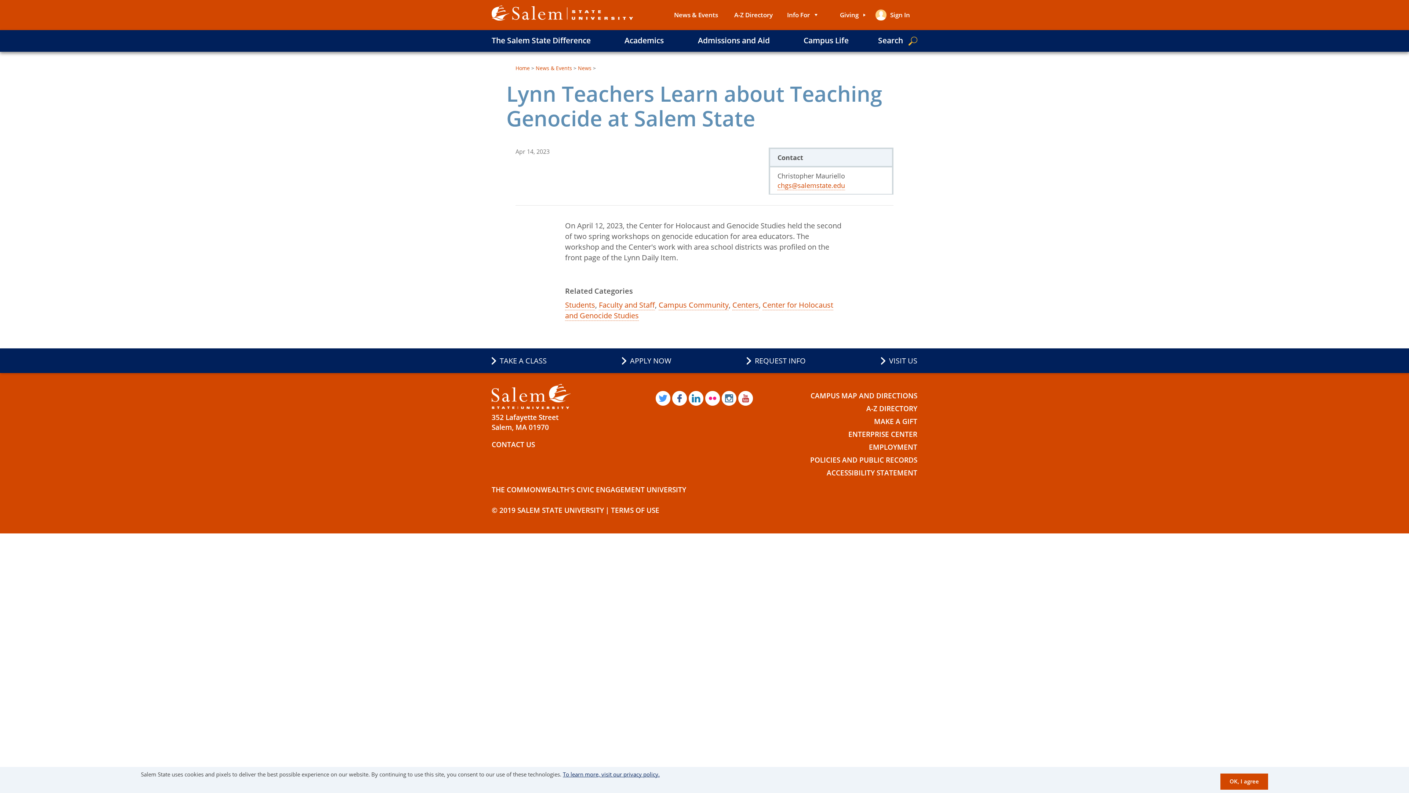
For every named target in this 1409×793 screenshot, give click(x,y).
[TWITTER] (663, 398)
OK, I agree (1244, 781)
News (584, 68)
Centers (745, 305)
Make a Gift (895, 421)
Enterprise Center (882, 434)
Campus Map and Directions (864, 396)
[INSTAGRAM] (729, 398)
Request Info (780, 361)
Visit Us (903, 361)
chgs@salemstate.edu (811, 185)
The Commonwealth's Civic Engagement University (589, 490)
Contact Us (513, 444)
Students (580, 305)
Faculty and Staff (627, 305)
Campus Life (826, 40)
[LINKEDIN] (696, 398)
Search (890, 40)
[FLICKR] (712, 398)
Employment (893, 447)
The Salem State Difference (541, 40)
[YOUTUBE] (745, 398)
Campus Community (694, 305)
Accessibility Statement (872, 473)
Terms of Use (635, 510)
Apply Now (650, 361)
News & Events (696, 15)
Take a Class (523, 361)
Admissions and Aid (734, 40)
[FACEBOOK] (679, 398)
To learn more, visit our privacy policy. (611, 774)
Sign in (900, 15)
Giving (849, 15)
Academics (644, 40)
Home (523, 68)
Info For (798, 15)
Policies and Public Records (863, 460)
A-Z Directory (753, 15)
